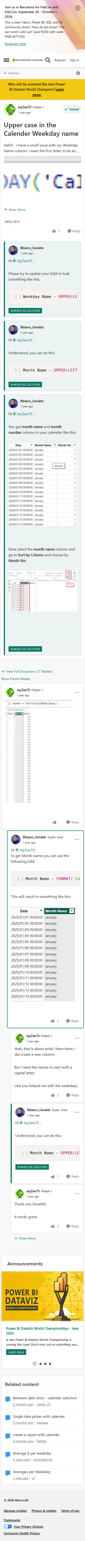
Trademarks (12, 1520)
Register (60, 60)
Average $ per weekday (32, 1453)
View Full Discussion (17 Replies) (29, 671)
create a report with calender (36, 1434)
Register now (15, 43)
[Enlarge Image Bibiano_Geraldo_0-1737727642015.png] (45, 953)
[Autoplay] (34, 1363)
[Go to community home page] (28, 60)
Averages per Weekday (32, 1471)
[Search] (48, 60)
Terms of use (70, 1510)
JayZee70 (24, 107)
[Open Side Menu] (6, 60)
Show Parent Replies (15, 678)
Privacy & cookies (44, 1510)
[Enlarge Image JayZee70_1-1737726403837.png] (17, 755)
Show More (17, 209)
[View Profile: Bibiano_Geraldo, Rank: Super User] (16, 839)
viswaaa (42, 1422)
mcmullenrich (42, 1459)
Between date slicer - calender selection (45, 1397)
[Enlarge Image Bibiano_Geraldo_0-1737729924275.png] (42, 484)
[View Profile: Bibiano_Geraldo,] (13, 250)
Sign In (74, 60)
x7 (33, 1478)
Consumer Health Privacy (22, 1533)
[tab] (40, 1363)
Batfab (41, 1441)
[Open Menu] (78, 73)
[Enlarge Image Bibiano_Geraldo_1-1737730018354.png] (42, 590)
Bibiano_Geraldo (32, 247)
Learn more (16, 1302)
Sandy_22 (44, 1404)
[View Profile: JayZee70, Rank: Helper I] (10, 109)
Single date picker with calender (39, 1416)
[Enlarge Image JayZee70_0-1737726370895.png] (39, 704)
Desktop (13, 73)
